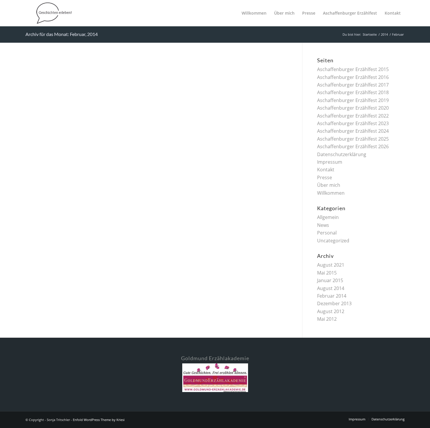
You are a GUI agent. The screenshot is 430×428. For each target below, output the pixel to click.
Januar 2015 (330, 280)
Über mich (328, 185)
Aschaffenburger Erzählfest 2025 (353, 139)
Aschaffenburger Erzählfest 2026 (353, 146)
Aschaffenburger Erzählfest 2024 (353, 131)
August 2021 (330, 265)
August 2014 (330, 288)
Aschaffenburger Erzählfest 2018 (353, 92)
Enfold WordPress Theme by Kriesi (99, 419)
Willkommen (331, 193)
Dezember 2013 (334, 303)
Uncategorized (333, 240)
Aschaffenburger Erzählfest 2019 (353, 100)
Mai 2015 (327, 273)
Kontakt (325, 169)
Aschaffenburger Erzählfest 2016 (353, 77)
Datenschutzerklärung (341, 154)
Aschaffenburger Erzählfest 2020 (353, 108)
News (323, 225)
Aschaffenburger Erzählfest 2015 (353, 69)
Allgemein (328, 217)
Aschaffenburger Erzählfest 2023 (353, 123)
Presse (324, 177)
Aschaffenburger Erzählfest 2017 (353, 85)
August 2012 (330, 311)
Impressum (329, 162)
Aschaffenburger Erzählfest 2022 (353, 116)
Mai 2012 (327, 319)
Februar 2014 (331, 296)
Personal (327, 232)
